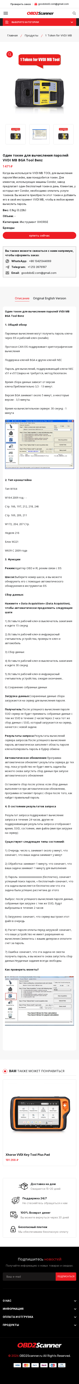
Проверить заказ (20, 4)
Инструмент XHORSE (34, 222)
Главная (12, 35)
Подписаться (66, 1276)
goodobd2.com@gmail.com (53, 4)
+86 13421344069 (40, 261)
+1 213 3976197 (37, 267)
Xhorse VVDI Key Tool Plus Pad (28, 1155)
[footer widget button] (39, 1301)
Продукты (31, 35)
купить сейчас (39, 235)
